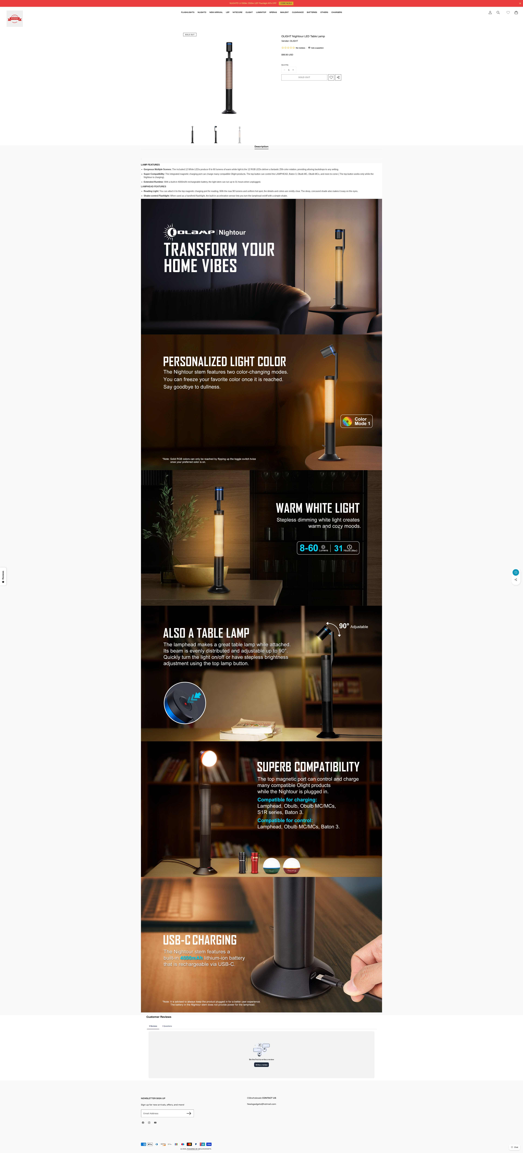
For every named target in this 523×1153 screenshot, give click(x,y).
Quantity (284, 65)
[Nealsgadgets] (14, 19)
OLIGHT (294, 40)
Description (261, 146)
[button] (498, 12)
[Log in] (490, 12)
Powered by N (193, 1149)
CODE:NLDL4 (286, 3)
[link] (508, 12)
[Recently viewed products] (516, 572)
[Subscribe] (189, 1113)
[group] (192, 134)
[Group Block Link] (314, 1102)
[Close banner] (520, 3)
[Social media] (516, 579)
